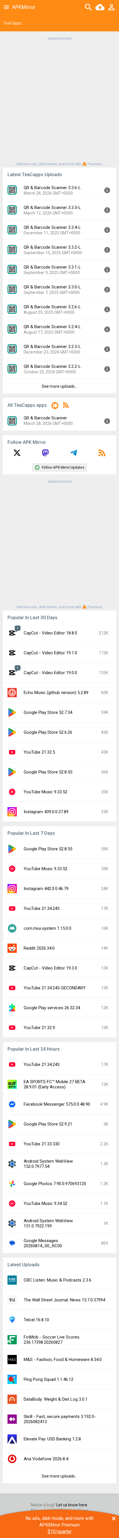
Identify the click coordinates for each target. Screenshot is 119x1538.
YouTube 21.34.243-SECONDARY (54, 988)
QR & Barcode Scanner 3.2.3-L (52, 346)
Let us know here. (72, 1505)
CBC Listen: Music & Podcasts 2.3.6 (57, 1280)
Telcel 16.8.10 (36, 1319)
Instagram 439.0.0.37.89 (46, 811)
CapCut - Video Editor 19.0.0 (50, 672)
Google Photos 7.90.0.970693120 (55, 1183)
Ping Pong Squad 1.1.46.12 (48, 1379)
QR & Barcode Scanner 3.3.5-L (52, 207)
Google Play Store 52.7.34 (48, 712)
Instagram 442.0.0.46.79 (46, 888)
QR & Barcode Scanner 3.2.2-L (52, 366)
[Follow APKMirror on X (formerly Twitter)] (17, 455)
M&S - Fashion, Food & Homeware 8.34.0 (63, 1359)
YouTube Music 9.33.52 (45, 791)
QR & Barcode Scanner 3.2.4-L (52, 326)
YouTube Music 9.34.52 (45, 1203)
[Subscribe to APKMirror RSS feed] (101, 455)
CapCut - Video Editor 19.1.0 (50, 652)
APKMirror (23, 7)
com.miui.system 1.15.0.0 (47, 928)
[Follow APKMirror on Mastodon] (45, 455)
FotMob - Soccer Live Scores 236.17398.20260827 (51, 1339)
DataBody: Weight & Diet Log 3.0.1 (56, 1399)
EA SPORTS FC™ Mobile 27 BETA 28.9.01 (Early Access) (54, 1084)
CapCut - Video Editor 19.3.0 (50, 968)
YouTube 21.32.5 (39, 752)
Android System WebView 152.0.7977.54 (48, 1164)
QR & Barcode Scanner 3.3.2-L (52, 247)
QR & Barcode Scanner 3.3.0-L (52, 287)
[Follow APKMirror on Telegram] (73, 455)
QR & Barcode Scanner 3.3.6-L (52, 187)
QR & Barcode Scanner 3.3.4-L (52, 227)
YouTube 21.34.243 (42, 908)
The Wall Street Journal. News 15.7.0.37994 (64, 1300)
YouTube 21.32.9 (39, 1027)
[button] (54, 406)
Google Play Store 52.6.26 (48, 732)
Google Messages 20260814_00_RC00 (43, 1243)
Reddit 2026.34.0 (39, 948)
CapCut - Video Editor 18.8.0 (50, 633)
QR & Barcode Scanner (45, 418)
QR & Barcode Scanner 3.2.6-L (52, 306)
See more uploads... (59, 386)
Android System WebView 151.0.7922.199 (48, 1223)
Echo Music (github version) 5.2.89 (56, 692)
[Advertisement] (59, 100)
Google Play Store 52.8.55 (48, 772)
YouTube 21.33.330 (42, 1144)
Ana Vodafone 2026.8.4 (46, 1458)
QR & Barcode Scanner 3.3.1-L (52, 267)
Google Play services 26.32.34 (52, 1007)
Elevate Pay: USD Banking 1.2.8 (52, 1439)
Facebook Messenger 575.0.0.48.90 (57, 1104)
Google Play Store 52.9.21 (48, 1124)
